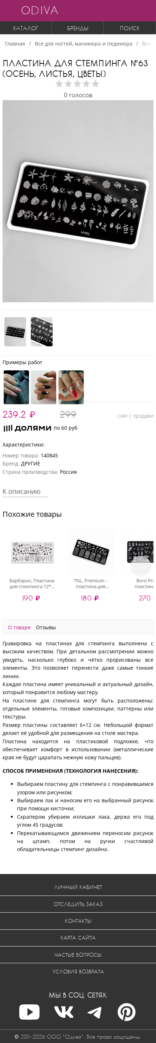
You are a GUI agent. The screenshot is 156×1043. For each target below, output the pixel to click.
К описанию (22, 491)
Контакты (78, 921)
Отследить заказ (78, 904)
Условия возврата (78, 971)
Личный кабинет (78, 887)
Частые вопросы (78, 955)
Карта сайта (78, 937)
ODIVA (39, 10)
